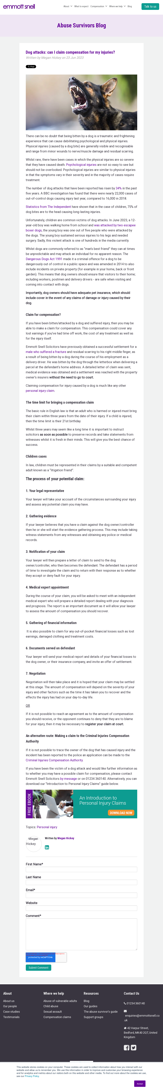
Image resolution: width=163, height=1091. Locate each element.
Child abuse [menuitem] (50, 1006)
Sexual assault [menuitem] (52, 1011)
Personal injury (47, 827)
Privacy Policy (32, 1076)
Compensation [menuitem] (97, 6)
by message (68, 779)
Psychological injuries (81, 165)
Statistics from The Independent (48, 207)
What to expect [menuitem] (81, 6)
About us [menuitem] (8, 1001)
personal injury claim (40, 391)
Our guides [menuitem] (90, 1006)
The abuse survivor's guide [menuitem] (101, 1011)
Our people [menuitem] (10, 1006)
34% (119, 188)
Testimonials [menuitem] (11, 1017)
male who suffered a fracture (46, 352)
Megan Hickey (51, 58)
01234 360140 (136, 1003)
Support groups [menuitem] (93, 1017)
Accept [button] (140, 1083)
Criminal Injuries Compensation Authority (54, 760)
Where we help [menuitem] (116, 6)
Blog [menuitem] (130, 6)
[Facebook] (126, 1048)
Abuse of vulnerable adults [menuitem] (60, 1001)
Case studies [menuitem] (11, 1011)
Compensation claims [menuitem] (57, 1017)
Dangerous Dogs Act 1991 (44, 259)
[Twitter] (133, 1048)
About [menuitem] (66, 6)
